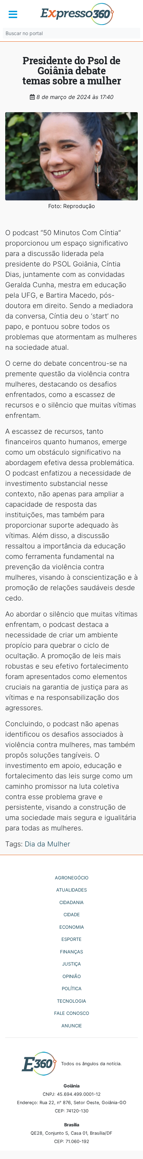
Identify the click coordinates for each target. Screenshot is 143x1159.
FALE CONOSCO (71, 1013)
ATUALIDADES (71, 890)
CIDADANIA (71, 902)
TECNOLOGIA (71, 1001)
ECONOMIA (71, 927)
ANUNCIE (71, 1025)
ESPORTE (71, 939)
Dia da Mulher (47, 844)
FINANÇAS (71, 951)
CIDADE (72, 914)
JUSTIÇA (71, 964)
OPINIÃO (71, 976)
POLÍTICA (72, 988)
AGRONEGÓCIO (72, 877)
